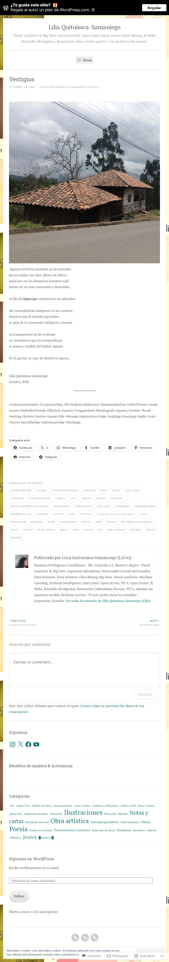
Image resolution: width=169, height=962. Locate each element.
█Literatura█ (46, 837)
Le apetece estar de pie (22, 622)
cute (73, 498)
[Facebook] (28, 744)
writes (150, 529)
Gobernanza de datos (36, 813)
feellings (103, 506)
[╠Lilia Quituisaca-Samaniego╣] (75, 938)
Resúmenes (124, 830)
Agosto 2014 (23, 805)
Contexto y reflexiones (105, 805)
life (72, 514)
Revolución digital (150, 622)
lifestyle (86, 514)
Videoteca (15, 837)
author (42, 490)
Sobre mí (151, 830)
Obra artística (69, 821)
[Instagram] (12, 744)
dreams (101, 498)
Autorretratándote (65, 490)
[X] (20, 744)
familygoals (83, 506)
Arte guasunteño (62, 805)
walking (135, 529)
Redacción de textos (103, 830)
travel (88, 529)
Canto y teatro (82, 805)
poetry (111, 521)
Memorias (110, 814)
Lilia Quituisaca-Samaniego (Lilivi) (69, 87)
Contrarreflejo (39, 498)
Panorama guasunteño (104, 822)
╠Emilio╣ (30, 837)
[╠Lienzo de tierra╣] (95, 938)
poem (99, 521)
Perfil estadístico (130, 822)
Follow (19, 896)
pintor (86, 521)
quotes (28, 529)
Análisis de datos (41, 805)
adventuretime (21, 490)
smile (63, 529)
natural (37, 521)
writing (16, 537)
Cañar (116, 490)
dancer (86, 498)
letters (59, 514)
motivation (18, 521)
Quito (14, 529)
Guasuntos (56, 813)
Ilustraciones (83, 812)
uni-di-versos (116, 529)
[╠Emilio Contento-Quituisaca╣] (85, 938)
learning (42, 514)
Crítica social (128, 805)
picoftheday (68, 521)
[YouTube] (36, 744)
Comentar (145, 694)
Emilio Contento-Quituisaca (30, 506)
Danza (141, 805)
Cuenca (60, 498)
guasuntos (122, 506)
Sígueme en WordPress (31, 858)
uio (100, 529)
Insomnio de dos (21, 514)
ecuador (116, 498)
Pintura (145, 822)
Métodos (123, 813)
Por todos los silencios (136, 521)
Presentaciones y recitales (72, 830)
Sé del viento (46, 529)
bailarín (90, 490)
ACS (11, 805)
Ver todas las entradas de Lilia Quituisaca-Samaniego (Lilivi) (108, 600)
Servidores (139, 830)
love (143, 514)
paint (51, 521)
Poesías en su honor (40, 830)
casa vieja (132, 490)
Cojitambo (17, 498)
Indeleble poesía (146, 506)
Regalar (154, 7)
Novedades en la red (37, 822)
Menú (87, 60)
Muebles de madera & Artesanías (41, 765)
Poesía (37, 483)
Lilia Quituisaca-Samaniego (85, 27)
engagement (62, 506)
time (75, 529)
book (104, 490)
